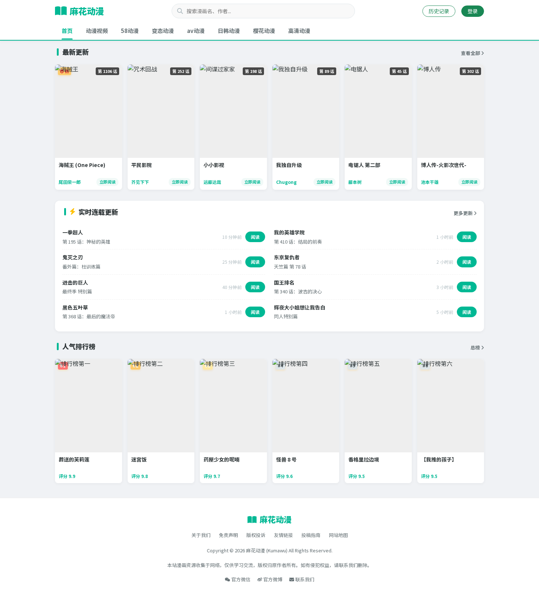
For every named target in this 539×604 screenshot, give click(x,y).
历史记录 (439, 11)
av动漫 (196, 30)
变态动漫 (163, 30)
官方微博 (272, 579)
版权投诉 (255, 534)
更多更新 (464, 213)
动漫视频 (97, 30)
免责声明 (228, 534)
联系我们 (304, 579)
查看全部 (471, 52)
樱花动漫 (264, 30)
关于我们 (200, 534)
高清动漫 (299, 30)
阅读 (255, 237)
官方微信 (240, 579)
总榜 (475, 347)
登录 (472, 11)
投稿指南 (310, 534)
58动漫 (130, 30)
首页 (67, 30)
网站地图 (338, 534)
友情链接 (283, 534)
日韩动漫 (229, 30)
